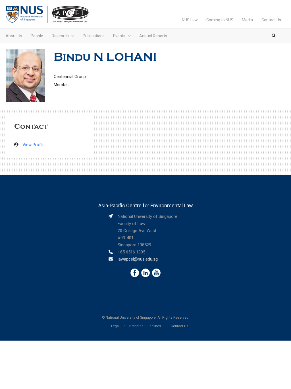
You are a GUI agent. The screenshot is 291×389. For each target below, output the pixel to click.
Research (60, 36)
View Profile (33, 144)
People (37, 36)
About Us (14, 36)
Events (119, 36)
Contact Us (271, 20)
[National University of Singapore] (24, 14)
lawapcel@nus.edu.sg (138, 259)
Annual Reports (153, 36)
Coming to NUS (219, 20)
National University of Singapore (131, 318)
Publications (94, 36)
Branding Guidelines (145, 326)
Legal (115, 326)
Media (247, 20)
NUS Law (190, 20)
